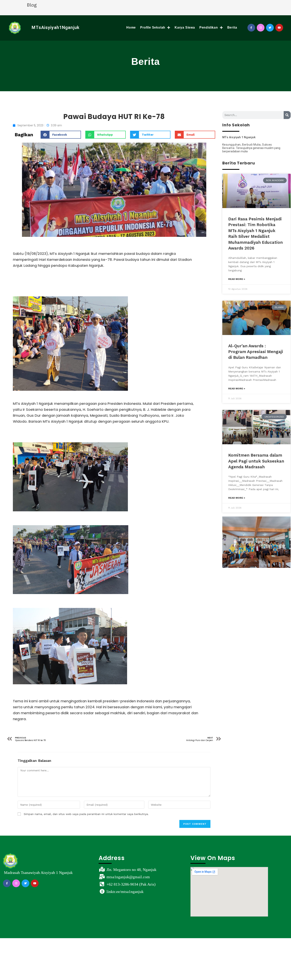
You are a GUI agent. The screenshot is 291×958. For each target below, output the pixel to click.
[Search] (287, 115)
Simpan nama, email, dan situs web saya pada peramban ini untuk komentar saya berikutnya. (86, 814)
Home (131, 27)
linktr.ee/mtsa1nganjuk (125, 891)
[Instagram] (260, 28)
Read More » (236, 279)
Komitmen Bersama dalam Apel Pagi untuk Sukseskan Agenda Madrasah (256, 461)
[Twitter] (270, 28)
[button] (61, 135)
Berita (232, 27)
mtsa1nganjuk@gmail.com (128, 877)
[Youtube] (279, 28)
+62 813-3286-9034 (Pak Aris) (131, 884)
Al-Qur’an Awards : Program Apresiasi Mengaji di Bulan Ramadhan (255, 351)
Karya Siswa (185, 27)
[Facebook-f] (251, 28)
